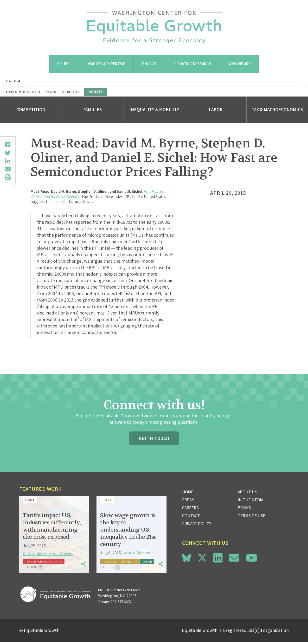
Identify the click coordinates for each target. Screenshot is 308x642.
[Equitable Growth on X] (202, 557)
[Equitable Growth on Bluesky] (186, 557)
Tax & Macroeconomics (277, 109)
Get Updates (70, 92)
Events (51, 92)
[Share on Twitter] (8, 153)
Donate (96, 91)
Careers (190, 507)
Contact (191, 515)
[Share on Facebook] (8, 144)
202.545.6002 (121, 601)
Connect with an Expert (23, 92)
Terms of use (251, 515)
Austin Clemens (137, 553)
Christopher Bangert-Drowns (48, 553)
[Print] (8, 177)
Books (244, 507)
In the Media (250, 500)
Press (188, 500)
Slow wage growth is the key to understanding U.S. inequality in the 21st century (128, 530)
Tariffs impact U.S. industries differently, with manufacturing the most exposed (52, 526)
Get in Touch (154, 438)
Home (187, 492)
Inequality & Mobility (154, 109)
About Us (247, 492)
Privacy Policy (196, 523)
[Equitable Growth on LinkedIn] (217, 557)
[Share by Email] (8, 169)
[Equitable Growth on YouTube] (251, 557)
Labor (216, 109)
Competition (30, 109)
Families (92, 109)
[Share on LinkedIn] (8, 161)
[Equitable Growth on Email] (234, 557)
